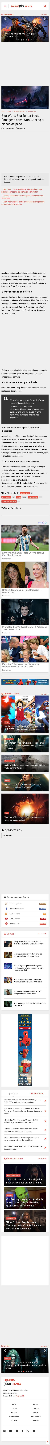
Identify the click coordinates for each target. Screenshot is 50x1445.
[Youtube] (10, 1431)
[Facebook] (22, 1431)
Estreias (14, 1412)
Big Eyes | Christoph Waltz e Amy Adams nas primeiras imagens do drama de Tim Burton (21, 190)
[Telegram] (17, 1431)
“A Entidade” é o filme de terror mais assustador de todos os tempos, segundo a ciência (25, 1365)
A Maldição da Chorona (13, 1175)
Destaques (8, 14)
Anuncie (36, 1421)
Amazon (7, 780)
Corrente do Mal (11, 1218)
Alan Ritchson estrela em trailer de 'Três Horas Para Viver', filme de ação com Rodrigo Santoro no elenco (24, 746)
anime (7, 722)
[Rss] (28, 1431)
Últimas (10, 934)
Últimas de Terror (14, 1159)
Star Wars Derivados (19, 111)
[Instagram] (4, 1431)
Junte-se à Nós (35, 1417)
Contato (14, 1421)
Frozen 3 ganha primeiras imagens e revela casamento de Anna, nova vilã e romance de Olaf (28, 968)
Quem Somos (14, 1417)
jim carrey (9, 1195)
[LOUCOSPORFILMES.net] (21, 7)
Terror (6, 813)
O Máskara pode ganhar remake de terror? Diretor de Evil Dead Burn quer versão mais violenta (24, 1202)
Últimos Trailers (11, 694)
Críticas (35, 1412)
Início (2, 111)
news (9, 111)
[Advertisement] (25, 64)
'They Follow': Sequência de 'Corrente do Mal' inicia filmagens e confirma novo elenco (24, 1225)
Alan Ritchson (9, 739)
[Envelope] (34, 1431)
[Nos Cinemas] (24, 684)
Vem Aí (14, 1408)
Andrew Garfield (9, 761)
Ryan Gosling (32, 111)
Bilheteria (36, 1408)
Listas (6, 1346)
